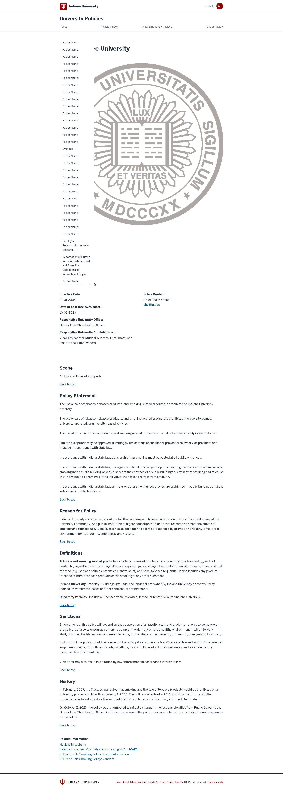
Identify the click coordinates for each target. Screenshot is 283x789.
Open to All (153, 782)
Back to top (67, 384)
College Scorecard (137, 782)
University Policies (81, 18)
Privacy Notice (166, 782)
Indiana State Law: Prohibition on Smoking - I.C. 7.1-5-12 (98, 749)
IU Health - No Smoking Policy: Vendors (87, 759)
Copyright (179, 782)
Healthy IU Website (73, 744)
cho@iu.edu (151, 305)
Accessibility (122, 782)
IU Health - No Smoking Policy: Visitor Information (94, 754)
